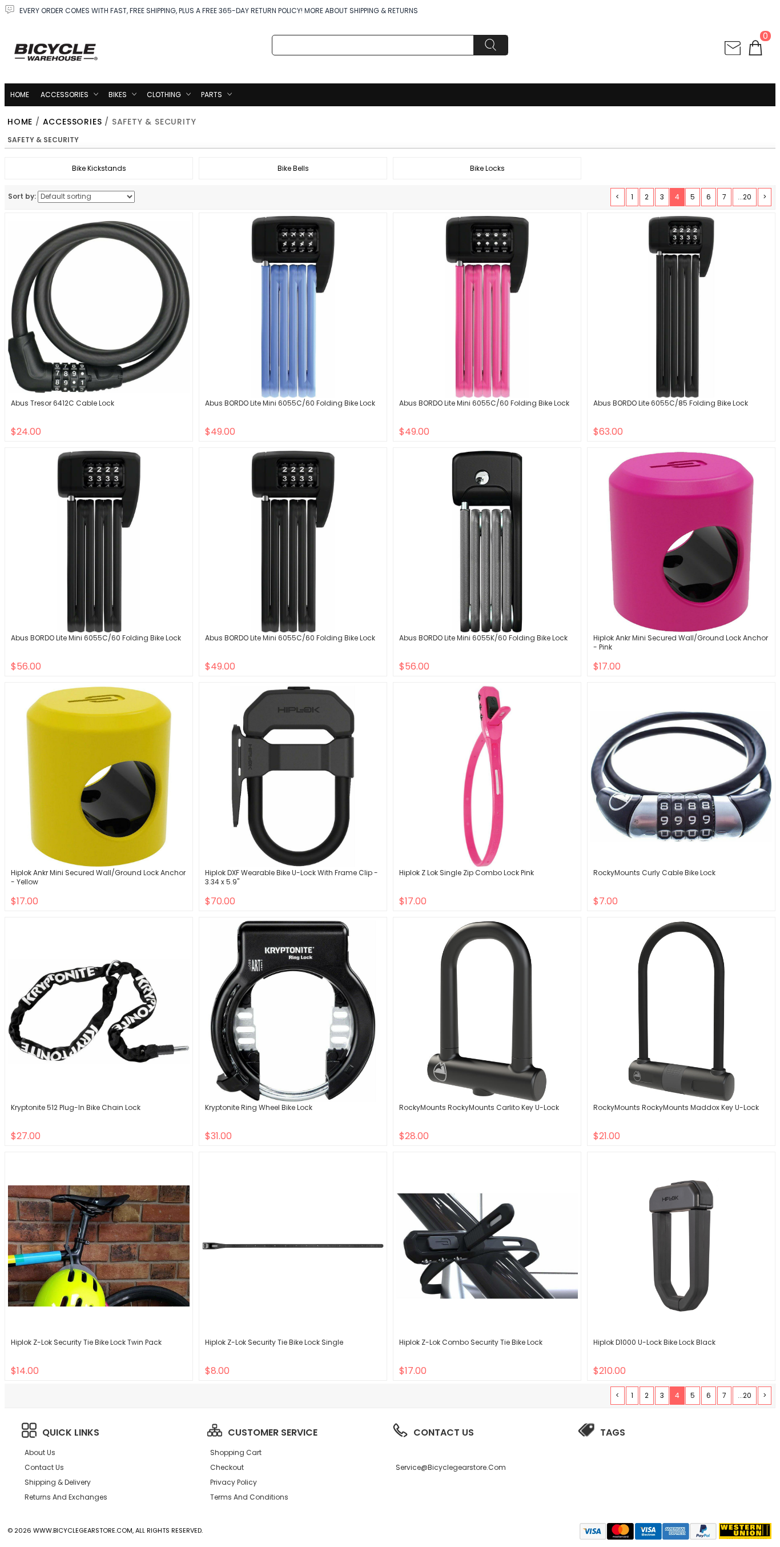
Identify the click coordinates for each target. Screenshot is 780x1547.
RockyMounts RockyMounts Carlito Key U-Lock (479, 1107)
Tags (612, 1432)
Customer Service (272, 1432)
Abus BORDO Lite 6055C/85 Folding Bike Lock (670, 403)
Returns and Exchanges (66, 1497)
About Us (40, 1452)
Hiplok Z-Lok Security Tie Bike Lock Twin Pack (86, 1342)
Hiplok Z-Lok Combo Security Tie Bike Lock (470, 1342)
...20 (744, 197)
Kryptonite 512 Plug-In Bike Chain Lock (75, 1107)
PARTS (211, 94)
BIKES (117, 94)
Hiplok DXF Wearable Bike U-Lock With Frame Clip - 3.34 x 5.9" (291, 877)
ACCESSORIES (65, 94)
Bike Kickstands (99, 168)
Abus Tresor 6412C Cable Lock (62, 403)
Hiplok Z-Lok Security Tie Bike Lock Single (274, 1342)
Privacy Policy (233, 1482)
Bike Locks (487, 168)
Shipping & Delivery (58, 1482)
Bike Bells (293, 168)
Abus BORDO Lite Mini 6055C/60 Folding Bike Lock (290, 403)
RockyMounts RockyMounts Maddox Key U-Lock (676, 1107)
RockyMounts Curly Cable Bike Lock (654, 872)
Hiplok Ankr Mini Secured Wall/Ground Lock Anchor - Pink (680, 642)
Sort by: (22, 196)
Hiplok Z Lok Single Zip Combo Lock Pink (466, 872)
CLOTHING (164, 94)
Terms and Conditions (249, 1497)
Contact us (44, 1467)
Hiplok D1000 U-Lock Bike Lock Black (654, 1342)
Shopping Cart (236, 1452)
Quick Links (70, 1432)
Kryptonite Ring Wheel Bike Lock (258, 1107)
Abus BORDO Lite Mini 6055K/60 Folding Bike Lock (483, 638)
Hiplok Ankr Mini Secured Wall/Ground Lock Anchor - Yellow (98, 877)
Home (19, 94)
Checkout (227, 1467)
